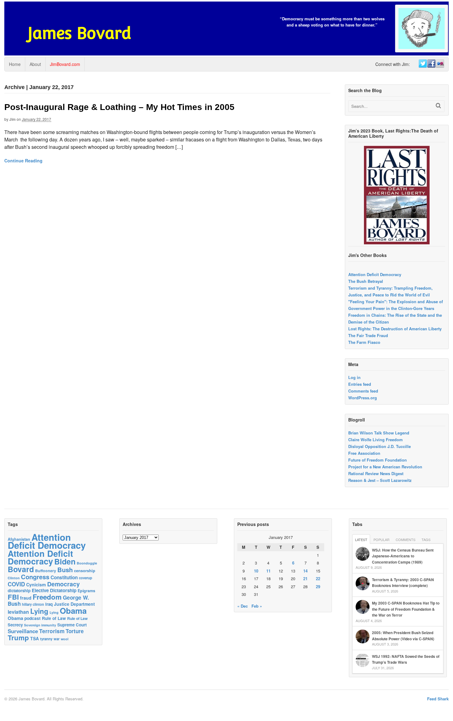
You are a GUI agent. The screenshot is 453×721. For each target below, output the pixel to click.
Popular (381, 539)
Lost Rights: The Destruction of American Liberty (395, 329)
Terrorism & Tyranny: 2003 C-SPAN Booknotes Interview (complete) (403, 583)
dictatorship (19, 590)
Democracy (63, 584)
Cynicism (36, 584)
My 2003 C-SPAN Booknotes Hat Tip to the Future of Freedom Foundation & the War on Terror (405, 609)
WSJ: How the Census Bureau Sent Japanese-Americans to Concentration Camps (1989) (403, 556)
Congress (35, 576)
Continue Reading (23, 160)
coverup (85, 577)
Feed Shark (438, 699)
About (35, 64)
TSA (34, 638)
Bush (65, 569)
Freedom (47, 597)
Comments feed (363, 391)
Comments (405, 539)
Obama (73, 610)
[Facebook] (431, 63)
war (56, 638)
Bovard (21, 569)
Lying (39, 611)
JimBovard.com (65, 64)
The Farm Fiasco (364, 342)
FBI (13, 597)
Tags (426, 539)
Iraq (49, 604)
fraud (25, 598)
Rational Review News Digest (375, 473)
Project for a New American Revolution (385, 467)
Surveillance (23, 631)
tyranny (46, 639)
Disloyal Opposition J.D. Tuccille (379, 446)
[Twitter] (422, 63)
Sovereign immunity (40, 625)
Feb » (256, 606)
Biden (65, 561)
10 (256, 571)
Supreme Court (72, 625)
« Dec (242, 606)
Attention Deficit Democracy (374, 274)
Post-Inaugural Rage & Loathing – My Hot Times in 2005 (119, 107)
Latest (361, 539)
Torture (75, 631)
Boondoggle (87, 563)
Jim (12, 119)
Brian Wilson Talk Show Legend (378, 433)
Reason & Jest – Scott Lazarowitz (380, 480)
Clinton (14, 578)
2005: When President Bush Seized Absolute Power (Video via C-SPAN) (403, 636)
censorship (84, 570)
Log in (354, 377)
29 (318, 586)
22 (318, 578)
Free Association (364, 453)
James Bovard (79, 33)
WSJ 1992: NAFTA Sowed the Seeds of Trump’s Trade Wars (405, 659)
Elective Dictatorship (54, 590)
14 (305, 571)
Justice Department (74, 604)
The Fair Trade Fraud (368, 335)
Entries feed (359, 384)
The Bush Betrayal (365, 281)
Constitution (64, 577)
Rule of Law (54, 618)
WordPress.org (362, 398)
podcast (32, 618)
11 (268, 571)
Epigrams (86, 590)
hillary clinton (33, 604)
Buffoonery (45, 570)
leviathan (18, 611)
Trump (18, 637)
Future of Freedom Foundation (377, 460)
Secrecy (15, 625)
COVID (16, 584)
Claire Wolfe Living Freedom (375, 439)
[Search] (438, 105)
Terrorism (51, 631)
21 (305, 578)
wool (64, 639)
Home (15, 64)
